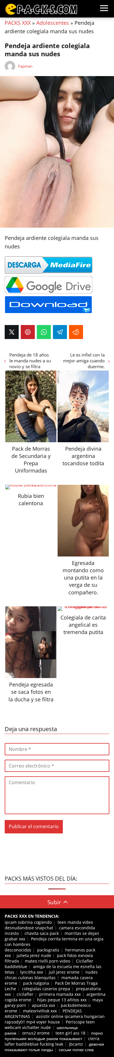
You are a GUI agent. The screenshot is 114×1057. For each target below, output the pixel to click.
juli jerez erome (64, 972)
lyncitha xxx (31, 972)
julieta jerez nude (34, 955)
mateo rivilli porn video (47, 961)
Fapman (25, 66)
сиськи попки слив (76, 1049)
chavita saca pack (42, 933)
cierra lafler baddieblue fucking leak (52, 1041)
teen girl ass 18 (70, 1033)
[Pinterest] (28, 332)
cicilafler (25, 994)
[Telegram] (60, 332)
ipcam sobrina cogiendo (28, 922)
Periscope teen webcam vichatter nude (50, 1024)
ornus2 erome (36, 1033)
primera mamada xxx (60, 994)
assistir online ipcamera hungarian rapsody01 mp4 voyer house (55, 1019)
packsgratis (48, 950)
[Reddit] (76, 332)
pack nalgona (36, 983)
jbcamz (76, 1044)
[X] (12, 332)
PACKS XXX (18, 22)
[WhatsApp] (44, 332)
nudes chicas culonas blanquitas (51, 974)
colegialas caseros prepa (46, 988)
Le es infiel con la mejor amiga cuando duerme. (84, 360)
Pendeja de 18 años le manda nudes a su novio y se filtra (30, 360)
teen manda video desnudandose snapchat (49, 924)
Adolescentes (52, 22)
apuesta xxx (43, 1005)
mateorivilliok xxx (40, 1011)
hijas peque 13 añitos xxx (62, 999)
